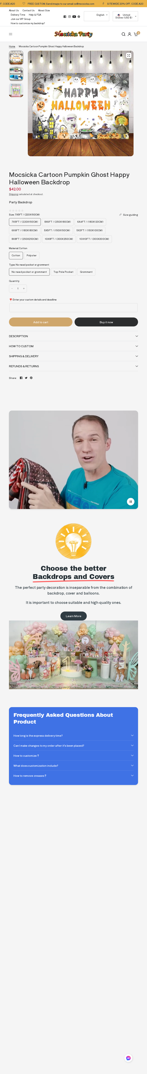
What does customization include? (35, 765)
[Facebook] (65, 16)
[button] (128, 1058)
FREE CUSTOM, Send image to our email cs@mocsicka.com (42, 3)
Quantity (14, 281)
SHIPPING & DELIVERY (24, 356)
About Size (44, 10)
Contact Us (28, 10)
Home (12, 46)
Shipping (13, 194)
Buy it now (106, 322)
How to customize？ (26, 755)
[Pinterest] (79, 16)
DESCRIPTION (18, 336)
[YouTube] (74, 16)
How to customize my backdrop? (28, 23)
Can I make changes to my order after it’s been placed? (48, 745)
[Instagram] (69, 16)
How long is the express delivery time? (38, 735)
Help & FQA (35, 14)
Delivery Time (18, 14)
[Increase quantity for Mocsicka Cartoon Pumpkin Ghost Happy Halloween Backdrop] (24, 288)
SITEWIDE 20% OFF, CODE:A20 (106, 3)
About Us (14, 10)
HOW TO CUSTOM (21, 346)
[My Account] (129, 34)
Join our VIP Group (21, 18)
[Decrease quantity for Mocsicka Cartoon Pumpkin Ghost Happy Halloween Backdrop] (12, 288)
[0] (135, 34)
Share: (13, 378)
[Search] (123, 34)
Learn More (73, 616)
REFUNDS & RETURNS (24, 366)
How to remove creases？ (30, 775)
